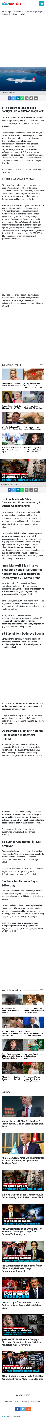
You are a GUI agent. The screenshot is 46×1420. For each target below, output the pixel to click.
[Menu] (42, 3)
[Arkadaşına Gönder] (26, 98)
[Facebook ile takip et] (17, 1409)
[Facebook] (10, 98)
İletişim (24, 1402)
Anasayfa (8, 1402)
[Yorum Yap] (36, 98)
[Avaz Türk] (11, 3)
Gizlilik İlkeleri (35, 1402)
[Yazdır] (31, 98)
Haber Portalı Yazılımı (13, 1417)
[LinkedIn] (18, 98)
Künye (17, 1402)
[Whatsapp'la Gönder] (22, 98)
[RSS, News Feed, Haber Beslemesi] (28, 1409)
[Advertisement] (23, 39)
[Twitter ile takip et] (23, 1409)
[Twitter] (14, 98)
